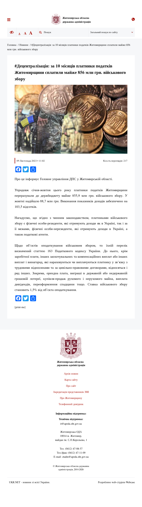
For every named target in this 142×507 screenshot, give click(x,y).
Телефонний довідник (71, 404)
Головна (11, 45)
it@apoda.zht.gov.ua (71, 423)
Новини (23, 45)
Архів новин (71, 373)
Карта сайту (71, 379)
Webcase (130, 482)
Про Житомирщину (71, 398)
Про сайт (71, 385)
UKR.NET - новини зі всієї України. (29, 482)
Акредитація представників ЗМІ (71, 392)
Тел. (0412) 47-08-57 (71, 448)
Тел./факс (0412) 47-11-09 (71, 452)
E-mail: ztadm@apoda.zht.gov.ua (71, 456)
